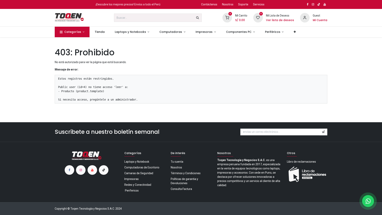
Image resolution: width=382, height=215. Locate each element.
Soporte (243, 4)
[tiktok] (103, 170)
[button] (323, 132)
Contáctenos (209, 4)
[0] (227, 17)
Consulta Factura (181, 189)
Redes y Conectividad (137, 184)
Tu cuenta (177, 161)
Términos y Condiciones (186, 173)
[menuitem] (72, 32)
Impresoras (131, 179)
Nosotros (227, 4)
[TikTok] (319, 4)
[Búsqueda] (198, 18)
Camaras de (138, 173)
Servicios (258, 4)
